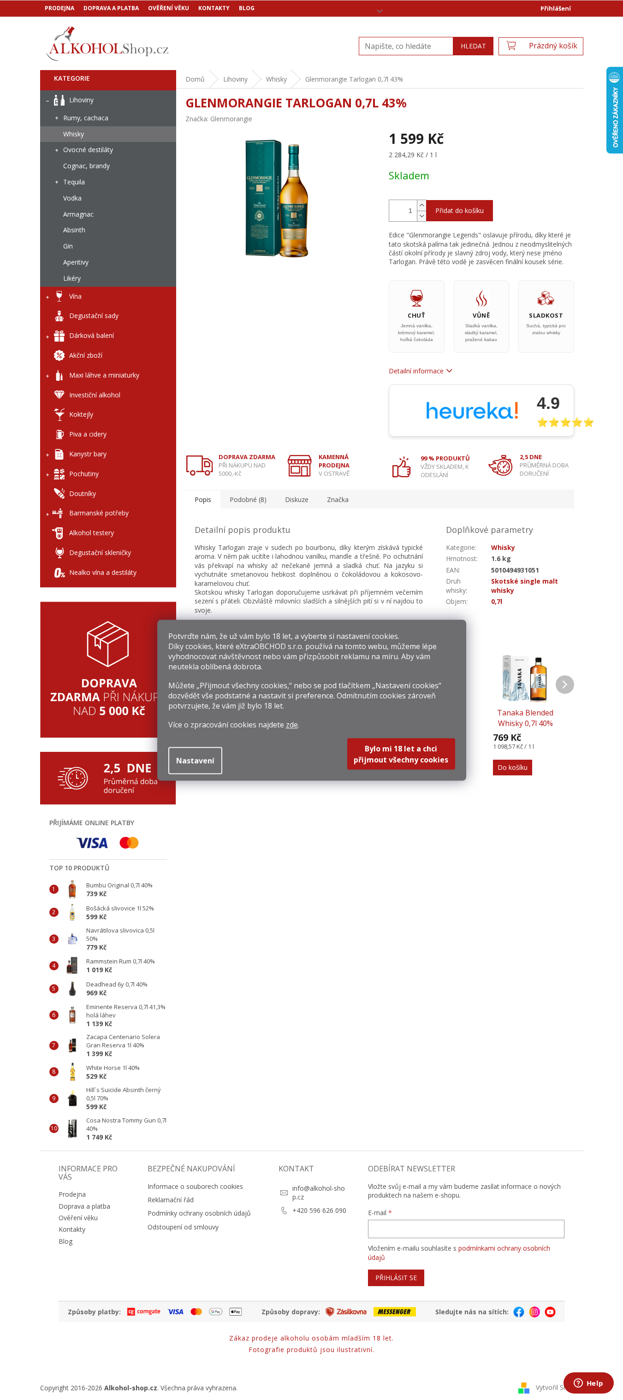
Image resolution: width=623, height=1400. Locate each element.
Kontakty (214, 8)
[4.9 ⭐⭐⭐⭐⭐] (481, 410)
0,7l (496, 601)
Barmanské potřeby (99, 512)
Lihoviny (81, 99)
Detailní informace (416, 370)
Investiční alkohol (94, 394)
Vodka (72, 198)
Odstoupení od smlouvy (183, 1227)
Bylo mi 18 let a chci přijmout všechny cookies (401, 753)
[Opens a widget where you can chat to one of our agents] (588, 1383)
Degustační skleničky (100, 552)
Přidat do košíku (459, 210)
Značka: (218, 118)
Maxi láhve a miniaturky (104, 375)
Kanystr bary (88, 453)
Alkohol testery (91, 532)
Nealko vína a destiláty (102, 572)
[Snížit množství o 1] (421, 216)
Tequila (74, 181)
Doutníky (82, 493)
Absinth (74, 229)
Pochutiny (84, 473)
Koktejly (81, 414)
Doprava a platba (111, 8)
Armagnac (78, 214)
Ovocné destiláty (88, 149)
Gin (68, 246)
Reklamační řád (171, 1199)
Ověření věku (168, 8)
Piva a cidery (88, 434)
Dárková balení (91, 335)
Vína (75, 296)
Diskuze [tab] (297, 499)
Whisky (73, 134)
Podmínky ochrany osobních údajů (199, 1213)
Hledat (473, 45)
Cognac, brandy (86, 165)
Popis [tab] (203, 499)
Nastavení (195, 760)
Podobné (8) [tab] (248, 499)
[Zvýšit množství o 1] (421, 205)
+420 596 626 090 (319, 1210)
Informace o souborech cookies (195, 1186)
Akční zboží (85, 355)
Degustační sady (94, 315)
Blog (247, 8)
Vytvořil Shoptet (559, 1387)
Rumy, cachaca (85, 117)
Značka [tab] (338, 499)
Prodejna (59, 8)
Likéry (72, 278)
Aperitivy (76, 262)
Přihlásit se (396, 1277)
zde (292, 724)
